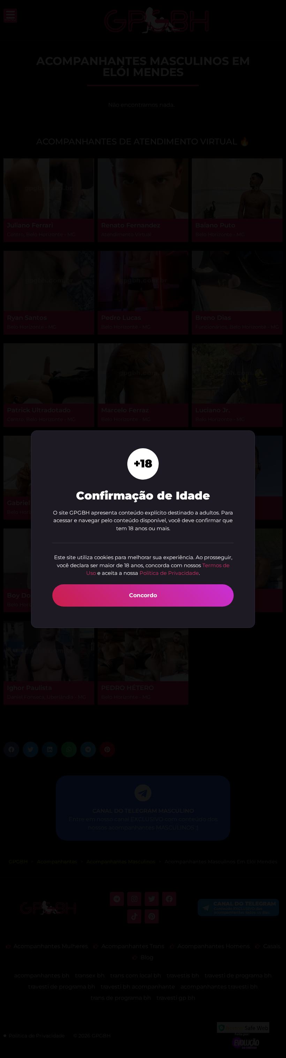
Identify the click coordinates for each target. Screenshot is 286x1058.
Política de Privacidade (169, 573)
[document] (143, 529)
